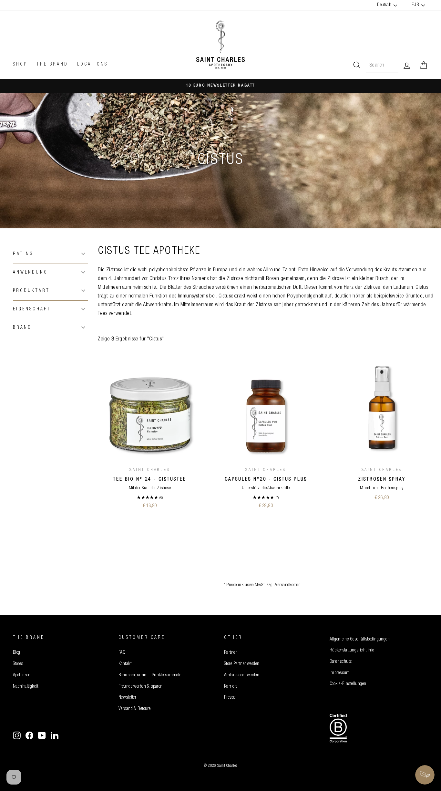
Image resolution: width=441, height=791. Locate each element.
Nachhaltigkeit (25, 686)
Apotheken (22, 675)
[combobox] (382, 65)
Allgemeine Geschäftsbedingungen (360, 639)
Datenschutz (341, 662)
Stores (18, 664)
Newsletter (127, 697)
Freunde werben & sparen (140, 686)
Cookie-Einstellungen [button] (348, 684)
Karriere (230, 686)
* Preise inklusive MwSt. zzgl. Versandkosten (262, 585)
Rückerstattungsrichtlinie (352, 650)
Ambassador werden (241, 675)
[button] (50, 253)
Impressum (340, 673)
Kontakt (124, 664)
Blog (16, 652)
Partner (230, 652)
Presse (230, 697)
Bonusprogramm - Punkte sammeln (150, 675)
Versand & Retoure (134, 709)
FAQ (122, 652)
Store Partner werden (242, 664)
